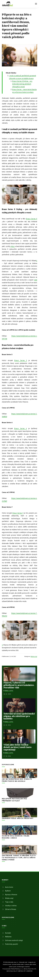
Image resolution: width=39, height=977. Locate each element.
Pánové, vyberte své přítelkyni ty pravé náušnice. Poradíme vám (19, 685)
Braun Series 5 (20, 360)
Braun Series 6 (20, 428)
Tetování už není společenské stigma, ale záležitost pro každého (19, 716)
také (35, 280)
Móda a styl (34, 656)
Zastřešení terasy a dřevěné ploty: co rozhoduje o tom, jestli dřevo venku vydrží (19, 858)
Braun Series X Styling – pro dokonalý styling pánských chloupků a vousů (22, 84)
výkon (12, 246)
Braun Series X (31, 219)
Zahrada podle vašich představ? (17, 818)
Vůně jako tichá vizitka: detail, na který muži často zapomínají (18, 747)
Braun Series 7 (17, 513)
